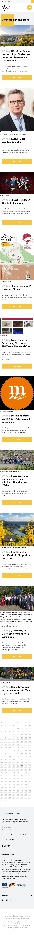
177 (5, 791)
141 (22, 775)
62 (26, 744)
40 (2, 738)
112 (2, 766)
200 (1, 800)
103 (30, 760)
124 (18, 769)
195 (14, 797)
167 (30, 785)
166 (26, 785)
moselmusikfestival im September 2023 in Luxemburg (16, 418)
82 (10, 754)
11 (13, 725)
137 (5, 775)
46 (26, 738)
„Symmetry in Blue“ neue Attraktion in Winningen (15, 633)
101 (22, 760)
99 (14, 760)
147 (14, 778)
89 (6, 757)
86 (26, 754)
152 (1, 782)
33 (6, 735)
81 (5, 754)
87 (30, 754)
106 (9, 763)
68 (18, 747)
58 (10, 744)
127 (30, 769)
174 (26, 788)
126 (26, 769)
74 (10, 750)
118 (26, 766)
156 (18, 782)
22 (26, 729)
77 (22, 750)
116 (18, 766)
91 (13, 757)
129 (5, 772)
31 (30, 732)
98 (10, 760)
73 (6, 750)
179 (14, 791)
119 (30, 766)
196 (18, 797)
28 (18, 732)
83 (14, 754)
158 (26, 782)
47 (30, 738)
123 (14, 769)
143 (30, 775)
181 (22, 791)
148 (18, 778)
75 (14, 750)
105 (5, 763)
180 (18, 791)
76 (18, 750)
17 (5, 729)
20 (18, 729)
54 (26, 741)
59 (14, 744)
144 (1, 778)
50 (10, 741)
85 (22, 754)
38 (26, 735)
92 (18, 757)
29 (22, 732)
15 (30, 725)
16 (1, 729)
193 (5, 797)
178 (10, 791)
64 (2, 747)
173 (22, 788)
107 (13, 763)
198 (26, 797)
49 (6, 741)
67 (14, 747)
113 (6, 766)
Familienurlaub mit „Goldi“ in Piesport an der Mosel (16, 555)
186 (9, 794)
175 (30, 788)
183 (30, 791)
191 (30, 794)
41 (5, 738)
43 (14, 738)
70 (26, 747)
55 (30, 741)
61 (22, 744)
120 (1, 769)
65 (6, 747)
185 (6, 794)
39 (30, 735)
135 (30, 772)
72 (1, 750)
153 (5, 782)
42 (10, 738)
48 (1, 741)
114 (10, 766)
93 (22, 757)
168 (1, 788)
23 (30, 729)
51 (13, 741)
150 (26, 778)
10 (9, 725)
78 (26, 750)
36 (18, 735)
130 (9, 772)
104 (1, 763)
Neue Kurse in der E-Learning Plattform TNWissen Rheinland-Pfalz (17, 343)
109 (22, 763)
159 (30, 782)
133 (22, 772)
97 (6, 760)
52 (18, 741)
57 (6, 744)
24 (1, 732)
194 (9, 797)
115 (14, 766)
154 (9, 782)
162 (9, 785)
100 (17, 760)
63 (30, 744)
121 (6, 769)
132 (18, 772)
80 (2, 754)
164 (18, 785)
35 (14, 735)
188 (18, 794)
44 (18, 738)
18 (9, 729)
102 (26, 760)
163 (13, 785)
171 (14, 788)
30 (26, 732)
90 (10, 757)
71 (30, 747)
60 (18, 744)
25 (6, 732)
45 (22, 738)
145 (5, 778)
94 (26, 757)
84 (18, 754)
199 (30, 797)
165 (22, 785)
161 (6, 785)
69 (22, 747)
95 (30, 757)
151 (30, 778)
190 (26, 794)
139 (13, 775)
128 (1, 772)
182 (26, 791)
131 (14, 772)
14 (26, 725)
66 (10, 747)
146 (9, 778)
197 (22, 797)
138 (9, 775)
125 (22, 769)
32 (2, 735)
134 (26, 772)
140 (18, 775)
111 (30, 763)
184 (1, 794)
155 (14, 782)
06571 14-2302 (9, 839)
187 (14, 794)
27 (14, 732)
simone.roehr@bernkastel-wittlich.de (16, 835)
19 (13, 729)
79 (30, 750)
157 (22, 782)
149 (22, 778)
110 (26, 763)
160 (1, 785)
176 (1, 791)
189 (22, 794)
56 (2, 744)
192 (1, 797)
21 (22, 729)
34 (10, 735)
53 (22, 741)
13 (22, 725)
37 (22, 735)
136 (1, 775)
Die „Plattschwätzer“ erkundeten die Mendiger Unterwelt (16, 690)
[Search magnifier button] (32, 1)
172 (18, 788)
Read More (17, 78)
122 (9, 769)
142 (26, 775)
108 (18, 763)
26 (10, 732)
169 (5, 788)
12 (17, 725)
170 (9, 788)
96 (2, 760)
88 (1, 757)
